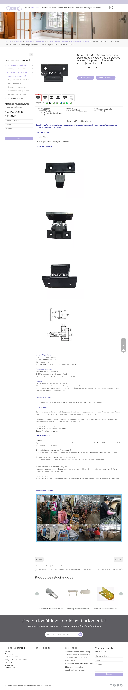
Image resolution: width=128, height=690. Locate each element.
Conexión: (40, 111)
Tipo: (95, 109)
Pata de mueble (14, 84)
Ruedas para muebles (17, 87)
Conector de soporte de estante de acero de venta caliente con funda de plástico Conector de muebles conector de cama (52, 609)
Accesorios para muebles (17, 72)
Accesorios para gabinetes (19, 91)
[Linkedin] (114, 685)
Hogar (7, 651)
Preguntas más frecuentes (16, 660)
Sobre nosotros (11, 657)
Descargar (9, 665)
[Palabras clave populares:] (111, 7)
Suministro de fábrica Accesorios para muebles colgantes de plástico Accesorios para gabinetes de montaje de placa (78, 569)
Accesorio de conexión (17, 76)
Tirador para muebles (16, 69)
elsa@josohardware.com (75, 670)
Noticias (8, 662)
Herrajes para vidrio (15, 98)
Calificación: (97, 111)
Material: (68, 109)
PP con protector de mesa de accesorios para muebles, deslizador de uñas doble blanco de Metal (79, 609)
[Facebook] (111, 685)
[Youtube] (121, 685)
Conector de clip (42, 566)
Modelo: (39, 109)
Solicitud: (40, 113)
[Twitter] (118, 685)
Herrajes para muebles (16, 65)
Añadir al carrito (105, 78)
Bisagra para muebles (17, 95)
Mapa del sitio (45, 685)
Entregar (19, 139)
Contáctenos (10, 668)
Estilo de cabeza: (72, 111)
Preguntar (87, 78)
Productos (9, 654)
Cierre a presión (57, 566)
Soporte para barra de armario (20, 80)
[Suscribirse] (80, 634)
